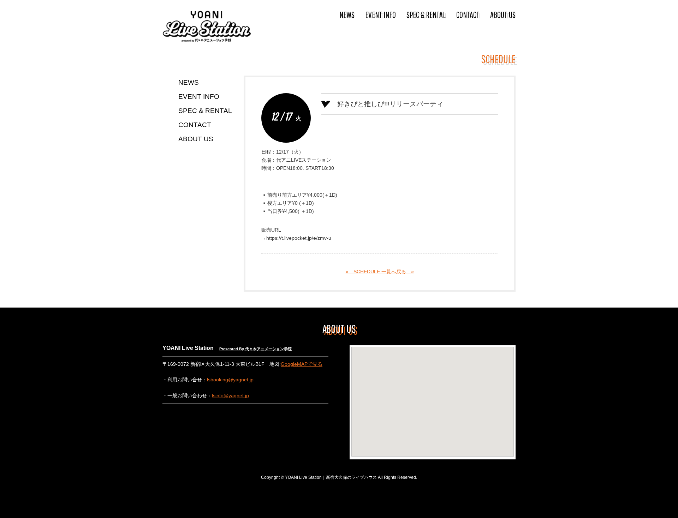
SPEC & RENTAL (426, 14)
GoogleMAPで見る (301, 364)
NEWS (347, 14)
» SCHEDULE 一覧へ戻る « (380, 271)
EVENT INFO (380, 14)
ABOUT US (503, 14)
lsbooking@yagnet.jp (230, 379)
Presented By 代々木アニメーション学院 (255, 349)
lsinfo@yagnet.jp (230, 395)
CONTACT (468, 14)
